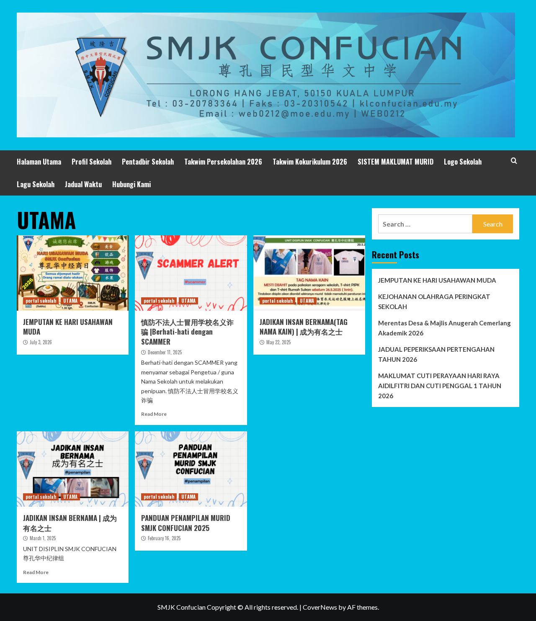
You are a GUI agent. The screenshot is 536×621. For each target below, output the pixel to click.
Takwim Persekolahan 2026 (223, 162)
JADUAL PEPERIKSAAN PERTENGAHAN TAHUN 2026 (436, 354)
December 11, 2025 (165, 352)
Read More (154, 414)
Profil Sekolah (91, 162)
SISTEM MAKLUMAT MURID (395, 162)
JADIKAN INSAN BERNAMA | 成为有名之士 (70, 523)
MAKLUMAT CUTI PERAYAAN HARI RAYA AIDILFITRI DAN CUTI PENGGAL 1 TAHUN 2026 (439, 385)
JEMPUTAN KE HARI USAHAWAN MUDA (68, 327)
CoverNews (320, 607)
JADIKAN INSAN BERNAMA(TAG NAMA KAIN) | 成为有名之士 (304, 327)
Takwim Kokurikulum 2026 (310, 162)
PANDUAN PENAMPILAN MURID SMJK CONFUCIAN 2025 (185, 523)
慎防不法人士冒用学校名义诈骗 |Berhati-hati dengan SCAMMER (187, 332)
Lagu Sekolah (35, 184)
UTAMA (70, 300)
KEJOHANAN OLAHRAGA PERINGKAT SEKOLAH (434, 301)
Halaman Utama (39, 162)
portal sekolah (41, 300)
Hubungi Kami (131, 184)
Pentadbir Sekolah (148, 162)
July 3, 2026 (41, 342)
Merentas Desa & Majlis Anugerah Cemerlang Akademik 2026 (444, 328)
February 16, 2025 (164, 538)
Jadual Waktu (83, 184)
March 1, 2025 (43, 538)
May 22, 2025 (278, 342)
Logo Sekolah (463, 162)
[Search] (514, 160)
